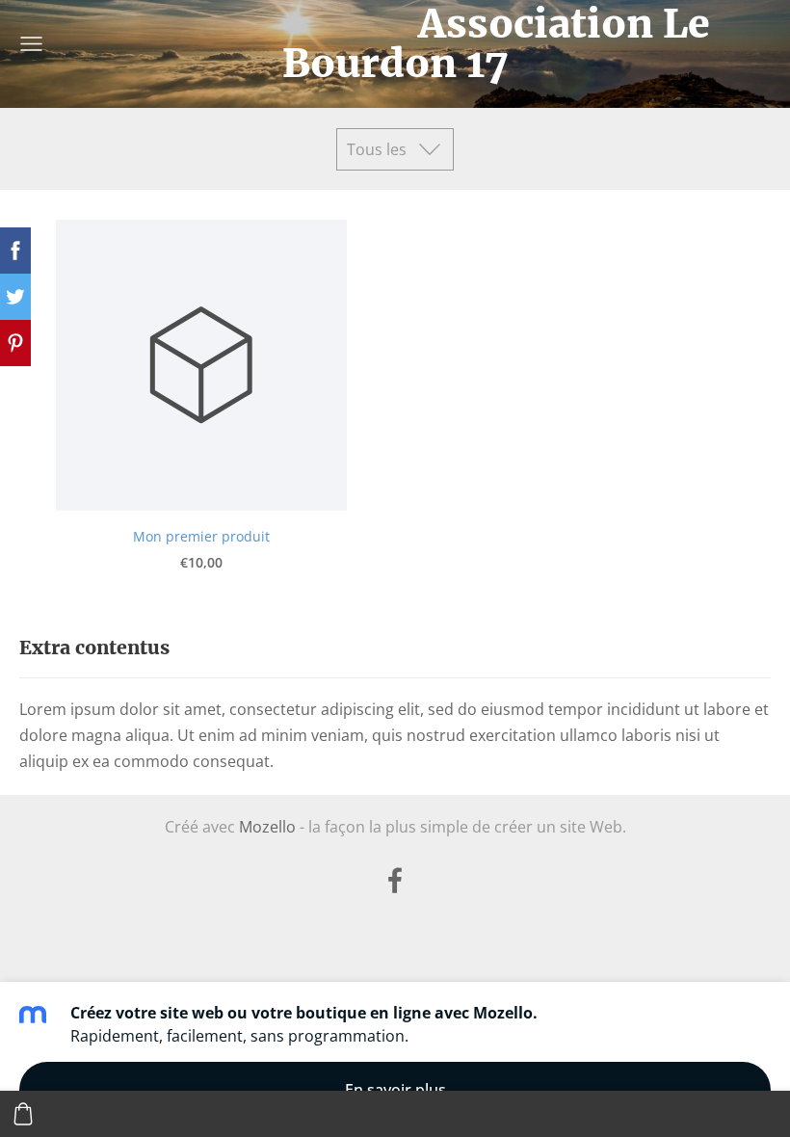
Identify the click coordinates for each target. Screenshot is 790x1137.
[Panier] (23, 1114)
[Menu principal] (31, 43)
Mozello (267, 826)
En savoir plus (395, 1089)
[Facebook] (395, 880)
